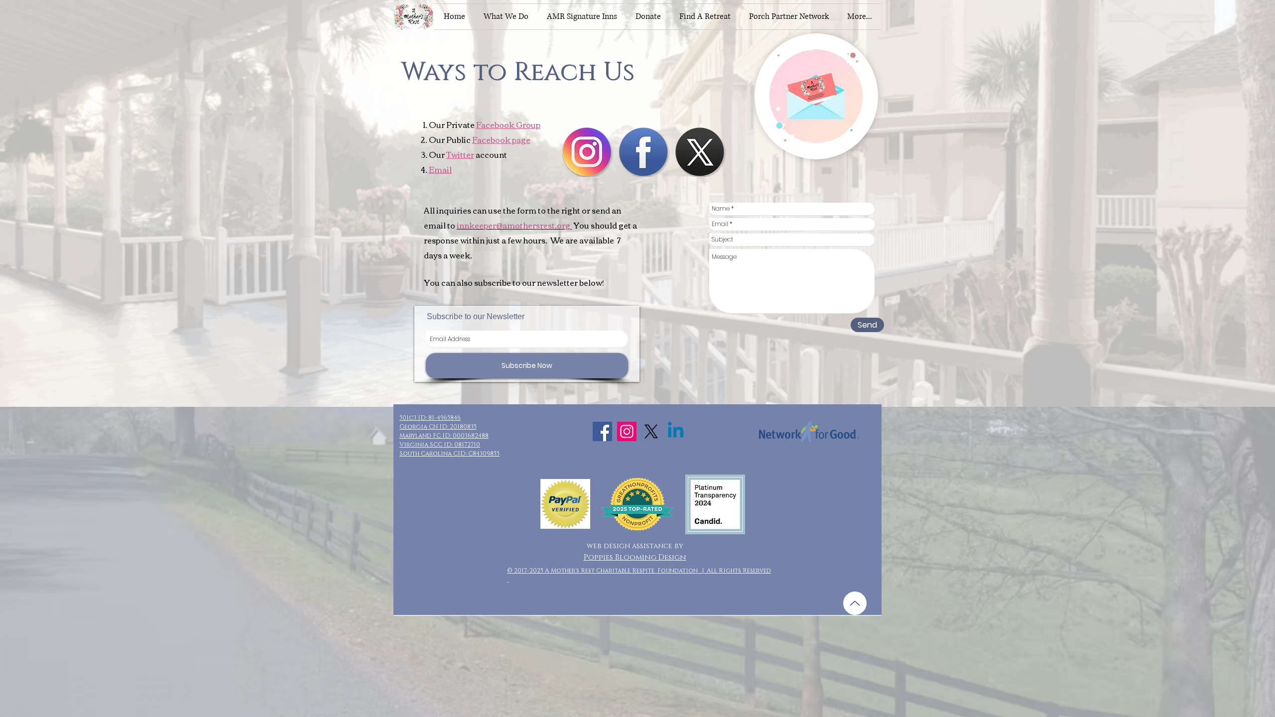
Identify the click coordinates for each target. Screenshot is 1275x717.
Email (440, 169)
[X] (651, 431)
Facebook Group (508, 124)
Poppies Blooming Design (635, 557)
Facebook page (501, 139)
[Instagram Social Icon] (627, 431)
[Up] (855, 603)
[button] (505, 16)
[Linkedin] (675, 431)
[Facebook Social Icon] (602, 431)
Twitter (460, 154)
